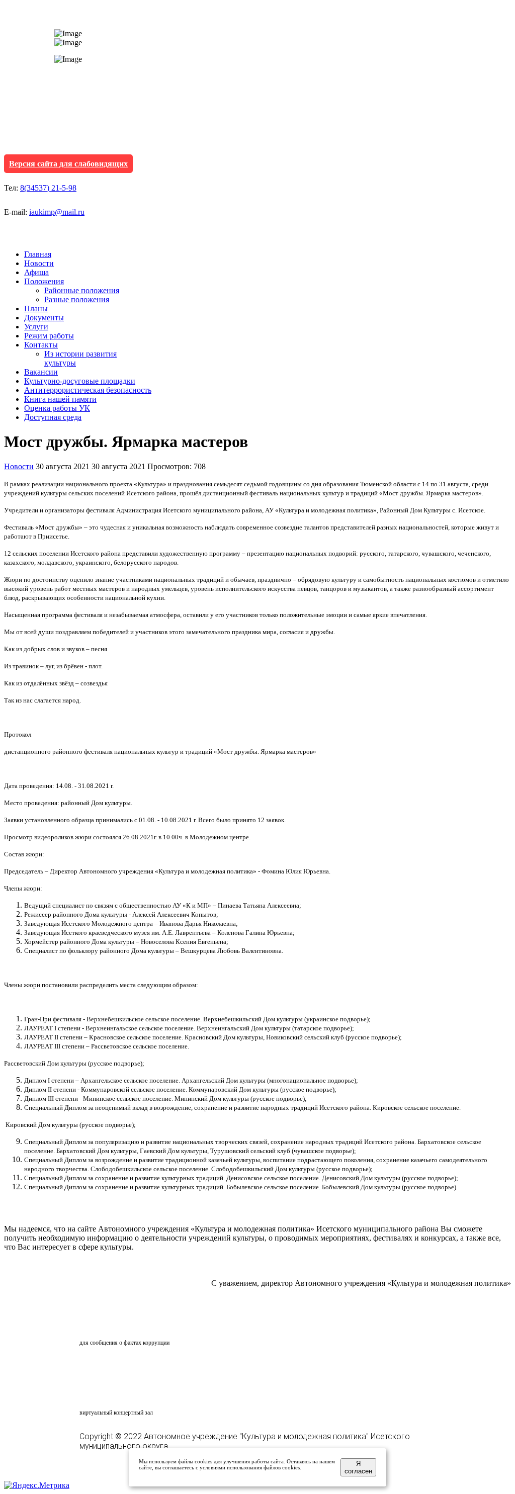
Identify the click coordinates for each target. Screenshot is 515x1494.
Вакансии (41, 372)
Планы (36, 308)
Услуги (36, 326)
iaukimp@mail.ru (56, 212)
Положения (44, 281)
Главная (37, 254)
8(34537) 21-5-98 (48, 188)
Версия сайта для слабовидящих (68, 163)
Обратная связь (123, 1323)
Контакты (41, 344)
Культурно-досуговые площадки (79, 381)
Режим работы (49, 335)
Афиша (36, 272)
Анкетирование (126, 1367)
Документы (44, 317)
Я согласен (358, 1467)
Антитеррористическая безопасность (87, 390)
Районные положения (81, 290)
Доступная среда (52, 417)
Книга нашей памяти (60, 399)
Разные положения (76, 299)
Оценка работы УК (57, 408)
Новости (39, 263)
